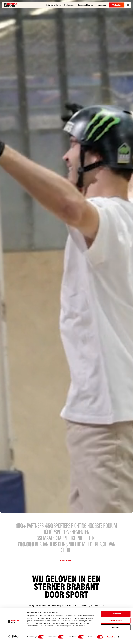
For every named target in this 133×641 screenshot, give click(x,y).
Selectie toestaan (115, 620)
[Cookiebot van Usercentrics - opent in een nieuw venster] (13, 637)
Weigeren (115, 627)
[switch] (61, 637)
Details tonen (111, 637)
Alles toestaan (115, 614)
